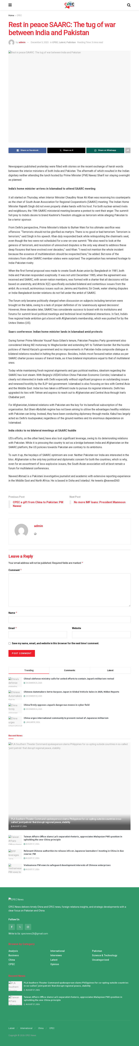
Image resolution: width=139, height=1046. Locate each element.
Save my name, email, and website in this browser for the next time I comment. (55, 643)
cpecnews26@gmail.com (34, 933)
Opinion (54, 964)
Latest (62, 42)
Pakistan (71, 42)
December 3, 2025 (39, 42)
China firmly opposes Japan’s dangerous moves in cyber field (57, 705)
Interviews (56, 955)
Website (76, 628)
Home (11, 15)
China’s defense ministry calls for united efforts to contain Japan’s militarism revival (69, 678)
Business (13, 955)
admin (22, 42)
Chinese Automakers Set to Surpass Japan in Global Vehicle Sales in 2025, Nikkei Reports (71, 692)
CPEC (19, 15)
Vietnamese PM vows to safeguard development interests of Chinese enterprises (67, 865)
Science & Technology (104, 955)
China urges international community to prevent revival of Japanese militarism (66, 718)
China (11, 959)
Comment (15, 570)
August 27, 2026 (20, 826)
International (57, 951)
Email (12, 628)
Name (12, 612)
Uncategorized (100, 959)
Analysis (13, 951)
